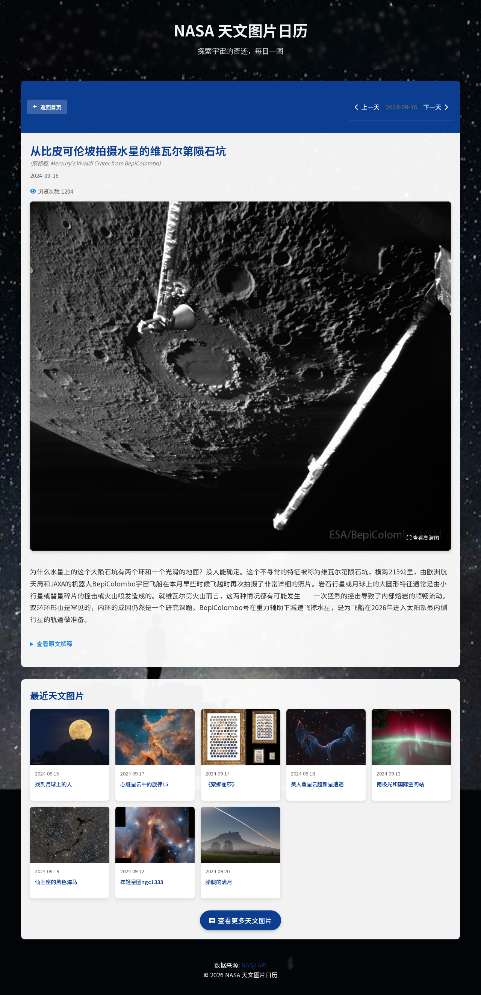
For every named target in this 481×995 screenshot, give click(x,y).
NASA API (254, 964)
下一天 (432, 106)
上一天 (371, 106)
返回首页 (50, 107)
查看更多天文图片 (245, 920)
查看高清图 (425, 537)
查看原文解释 (54, 643)
